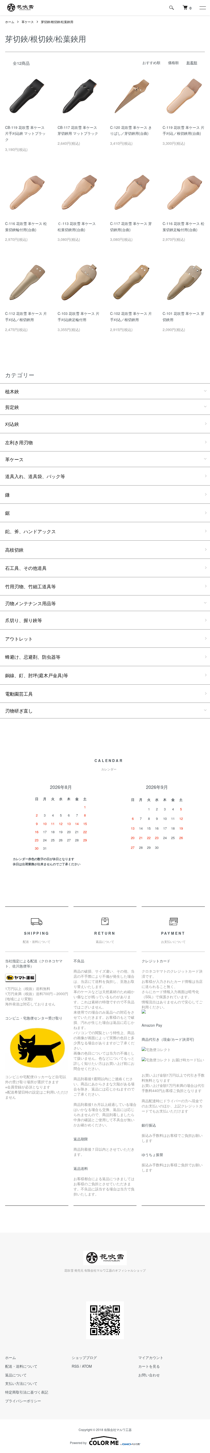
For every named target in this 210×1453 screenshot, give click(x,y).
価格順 (173, 62)
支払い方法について (21, 1383)
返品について (16, 1374)
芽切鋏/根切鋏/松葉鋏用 (57, 21)
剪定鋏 (12, 407)
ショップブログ (84, 1357)
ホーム (9, 21)
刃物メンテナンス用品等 (30, 603)
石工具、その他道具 (26, 567)
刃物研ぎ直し (19, 710)
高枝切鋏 (14, 549)
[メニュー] (202, 7)
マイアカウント (150, 1357)
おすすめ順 (151, 62)
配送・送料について (21, 1366)
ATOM (87, 1366)
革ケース (28, 21)
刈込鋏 (12, 423)
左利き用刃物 (19, 442)
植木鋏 (12, 391)
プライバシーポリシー (23, 1400)
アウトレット (19, 638)
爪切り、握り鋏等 (23, 620)
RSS (75, 1366)
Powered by (78, 1442)
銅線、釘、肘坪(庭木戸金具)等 (36, 675)
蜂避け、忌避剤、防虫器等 (32, 656)
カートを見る (149, 1366)
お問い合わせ (149, 1374)
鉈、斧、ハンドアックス (30, 531)
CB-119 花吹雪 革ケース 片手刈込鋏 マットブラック (25, 133)
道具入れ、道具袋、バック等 (35, 476)
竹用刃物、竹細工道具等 (30, 586)
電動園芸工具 (19, 693)
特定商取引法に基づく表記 (26, 1392)
